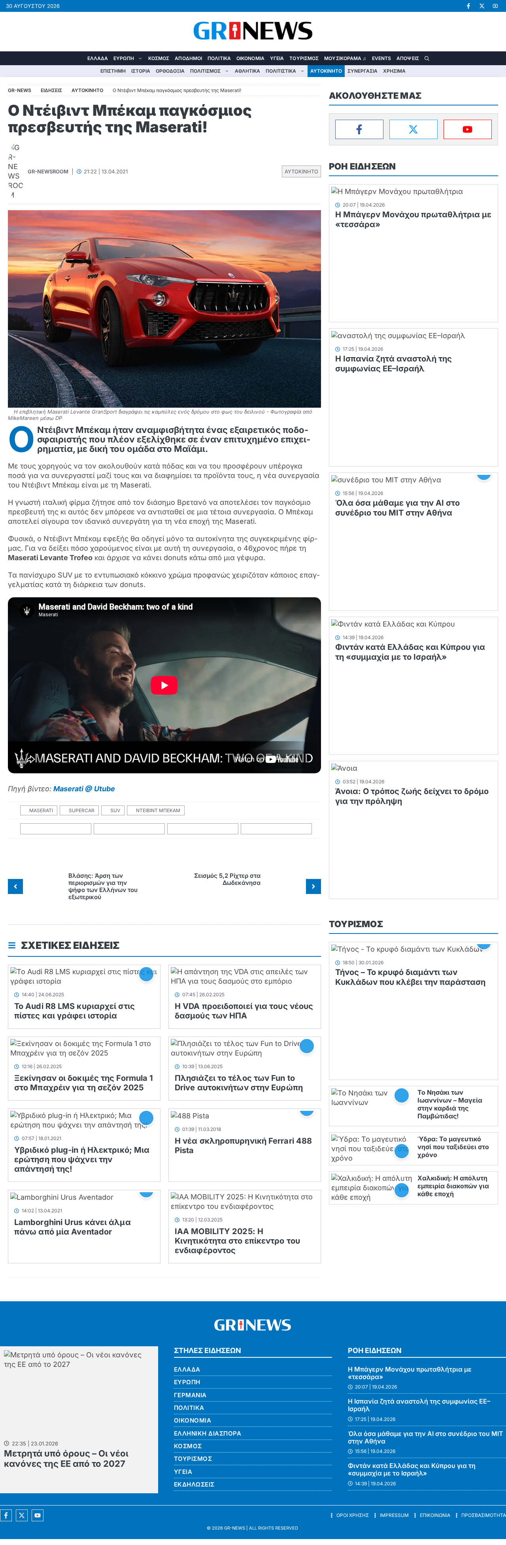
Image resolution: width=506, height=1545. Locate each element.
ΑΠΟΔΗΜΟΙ (188, 58)
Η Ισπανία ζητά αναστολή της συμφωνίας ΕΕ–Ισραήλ (393, 363)
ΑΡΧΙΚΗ (79, 58)
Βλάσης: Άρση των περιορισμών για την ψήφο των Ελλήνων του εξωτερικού (103, 886)
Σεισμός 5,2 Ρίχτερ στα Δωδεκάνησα (227, 879)
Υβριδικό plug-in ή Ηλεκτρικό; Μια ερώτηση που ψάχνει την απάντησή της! (81, 1159)
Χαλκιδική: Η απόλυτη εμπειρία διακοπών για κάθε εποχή (453, 1186)
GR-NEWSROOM (48, 171)
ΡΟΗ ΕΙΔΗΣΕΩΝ (362, 166)
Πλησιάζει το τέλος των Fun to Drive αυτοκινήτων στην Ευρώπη (239, 1082)
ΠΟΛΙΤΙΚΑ (219, 58)
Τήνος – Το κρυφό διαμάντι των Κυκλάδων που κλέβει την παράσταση (410, 977)
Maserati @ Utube (84, 789)
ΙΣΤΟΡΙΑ (140, 71)
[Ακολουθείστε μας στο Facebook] (6, 1515)
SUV (115, 810)
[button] (427, 58)
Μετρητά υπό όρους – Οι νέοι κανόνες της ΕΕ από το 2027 (66, 1458)
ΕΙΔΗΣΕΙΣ (51, 90)
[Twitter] (413, 129)
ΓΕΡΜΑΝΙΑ (190, 1395)
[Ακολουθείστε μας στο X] (22, 1515)
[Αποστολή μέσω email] (276, 829)
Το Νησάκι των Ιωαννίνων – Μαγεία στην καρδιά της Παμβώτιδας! (449, 1104)
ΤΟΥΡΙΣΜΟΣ (304, 58)
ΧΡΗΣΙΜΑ (394, 71)
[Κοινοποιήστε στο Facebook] (56, 829)
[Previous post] (15, 886)
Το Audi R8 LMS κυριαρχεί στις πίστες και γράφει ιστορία (74, 1010)
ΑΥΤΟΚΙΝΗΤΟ (326, 71)
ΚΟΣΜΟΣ (159, 58)
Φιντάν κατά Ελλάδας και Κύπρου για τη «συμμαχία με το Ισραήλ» (410, 652)
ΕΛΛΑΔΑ (97, 58)
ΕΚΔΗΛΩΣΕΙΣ (194, 1484)
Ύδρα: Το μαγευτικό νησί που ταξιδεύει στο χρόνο (453, 1147)
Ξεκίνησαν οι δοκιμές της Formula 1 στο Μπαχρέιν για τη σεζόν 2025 (83, 1082)
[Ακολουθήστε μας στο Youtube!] (495, 6)
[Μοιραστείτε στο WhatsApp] (203, 829)
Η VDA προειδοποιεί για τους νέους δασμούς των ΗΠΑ (244, 1010)
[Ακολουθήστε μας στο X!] (482, 6)
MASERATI (41, 810)
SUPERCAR (81, 810)
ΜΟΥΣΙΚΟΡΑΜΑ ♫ (345, 58)
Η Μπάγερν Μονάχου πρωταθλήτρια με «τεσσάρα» (410, 1373)
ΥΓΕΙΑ (277, 58)
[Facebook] (359, 129)
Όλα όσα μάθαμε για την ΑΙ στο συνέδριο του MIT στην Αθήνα (397, 508)
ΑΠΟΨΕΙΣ (407, 58)
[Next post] (313, 886)
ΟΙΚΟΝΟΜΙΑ (250, 58)
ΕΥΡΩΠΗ (123, 58)
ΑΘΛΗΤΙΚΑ (247, 71)
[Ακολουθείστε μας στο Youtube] (37, 1515)
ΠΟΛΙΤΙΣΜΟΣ (205, 71)
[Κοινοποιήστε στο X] (129, 829)
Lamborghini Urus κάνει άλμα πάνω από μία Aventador (72, 1227)
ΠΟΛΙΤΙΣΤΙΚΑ (281, 71)
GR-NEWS (234, 1528)
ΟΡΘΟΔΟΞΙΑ (170, 71)
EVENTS (381, 58)
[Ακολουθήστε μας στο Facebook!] (468, 6)
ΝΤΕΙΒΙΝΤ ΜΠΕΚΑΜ (158, 810)
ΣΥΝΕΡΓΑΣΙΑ (362, 71)
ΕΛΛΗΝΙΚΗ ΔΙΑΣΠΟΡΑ (208, 1433)
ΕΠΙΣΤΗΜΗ (113, 71)
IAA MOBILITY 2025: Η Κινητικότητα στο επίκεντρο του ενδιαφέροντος (237, 1241)
